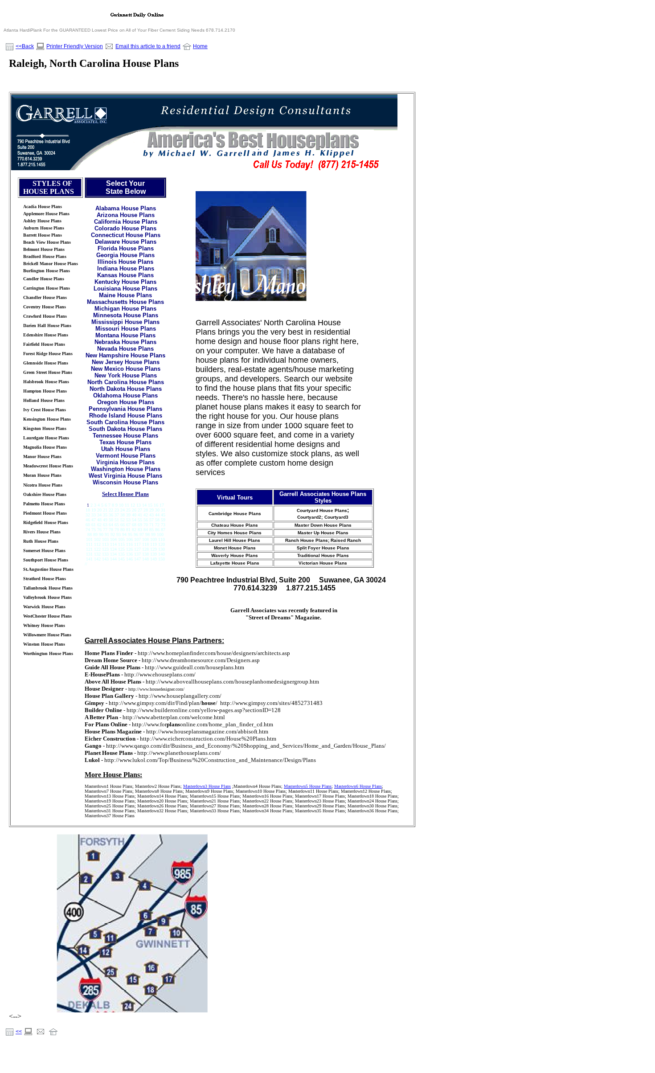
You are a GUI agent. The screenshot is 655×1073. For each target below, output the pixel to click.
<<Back (25, 46)
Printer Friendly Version (74, 46)
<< (19, 1031)
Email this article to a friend (147, 46)
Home (200, 46)
